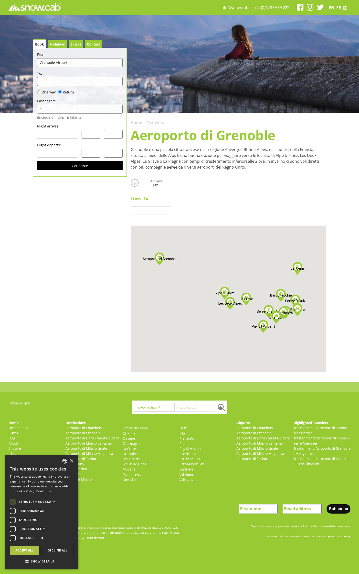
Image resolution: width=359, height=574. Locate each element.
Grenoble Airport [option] (53, 62)
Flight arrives (48, 126)
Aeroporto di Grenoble (82, 433)
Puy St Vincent (190, 448)
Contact (93, 44)
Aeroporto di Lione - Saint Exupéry (91, 438)
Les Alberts (131, 459)
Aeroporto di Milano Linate (86, 448)
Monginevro (132, 474)
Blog (12, 438)
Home (136, 122)
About (13, 443)
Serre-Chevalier (192, 464)
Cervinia (129, 433)
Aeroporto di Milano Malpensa (89, 453)
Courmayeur (132, 443)
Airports (243, 422)
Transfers (156, 122)
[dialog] (41, 512)
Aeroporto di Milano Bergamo (88, 443)
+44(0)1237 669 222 (271, 7)
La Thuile (130, 453)
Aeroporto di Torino (80, 458)
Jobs (12, 453)
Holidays (57, 44)
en (331, 7)
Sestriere (186, 469)
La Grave (129, 448)
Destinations (18, 427)
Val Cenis (187, 474)
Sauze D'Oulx (190, 459)
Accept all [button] (24, 550)
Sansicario (188, 453)
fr (338, 7)
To (39, 73)
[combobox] (64, 461)
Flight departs (49, 145)
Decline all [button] (57, 550)
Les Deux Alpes (134, 464)
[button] (276, 317)
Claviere (129, 438)
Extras (76, 44)
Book (39, 44)
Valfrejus (186, 479)
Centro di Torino (135, 428)
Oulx (183, 428)
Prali (183, 443)
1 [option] (41, 109)
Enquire (15, 448)
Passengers (47, 101)
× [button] (71, 461)
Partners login (19, 403)
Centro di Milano (78, 479)
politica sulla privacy (339, 536)
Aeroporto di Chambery (83, 427)
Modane (129, 469)
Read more (44, 491)
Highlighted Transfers (311, 422)
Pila (182, 433)
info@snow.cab (234, 7)
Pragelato (187, 438)
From (41, 54)
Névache (129, 479)
